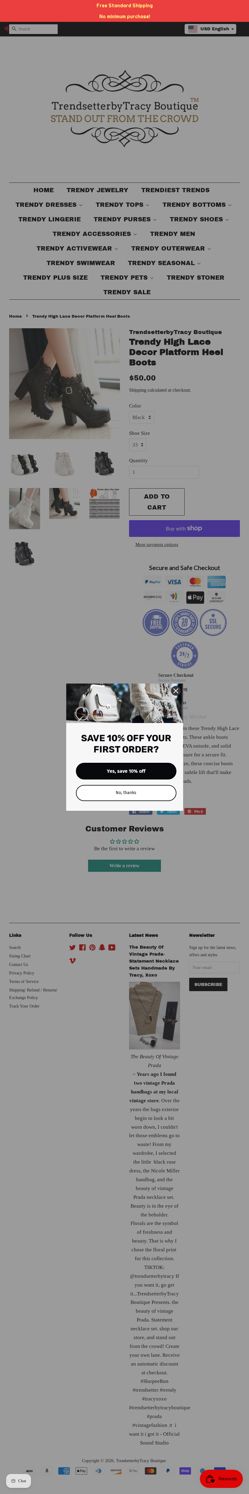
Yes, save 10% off (126, 771)
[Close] (176, 691)
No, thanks (126, 792)
